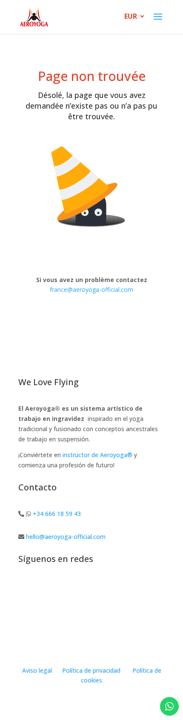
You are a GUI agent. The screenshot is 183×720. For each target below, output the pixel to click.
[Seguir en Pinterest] (110, 587)
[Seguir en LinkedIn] (93, 587)
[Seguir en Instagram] (25, 587)
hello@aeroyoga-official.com (66, 537)
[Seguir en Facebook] (42, 587)
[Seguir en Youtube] (59, 587)
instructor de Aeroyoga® (97, 455)
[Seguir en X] (76, 587)
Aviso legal (37, 670)
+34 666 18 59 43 (57, 514)
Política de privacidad (91, 670)
